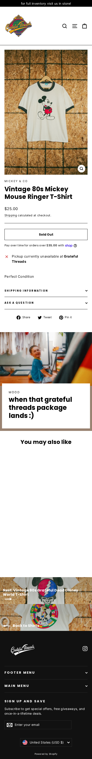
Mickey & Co (16, 181)
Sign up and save (25, 701)
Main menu (16, 686)
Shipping (10, 215)
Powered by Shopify (46, 754)
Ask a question (19, 303)
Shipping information (26, 290)
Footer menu (19, 672)
